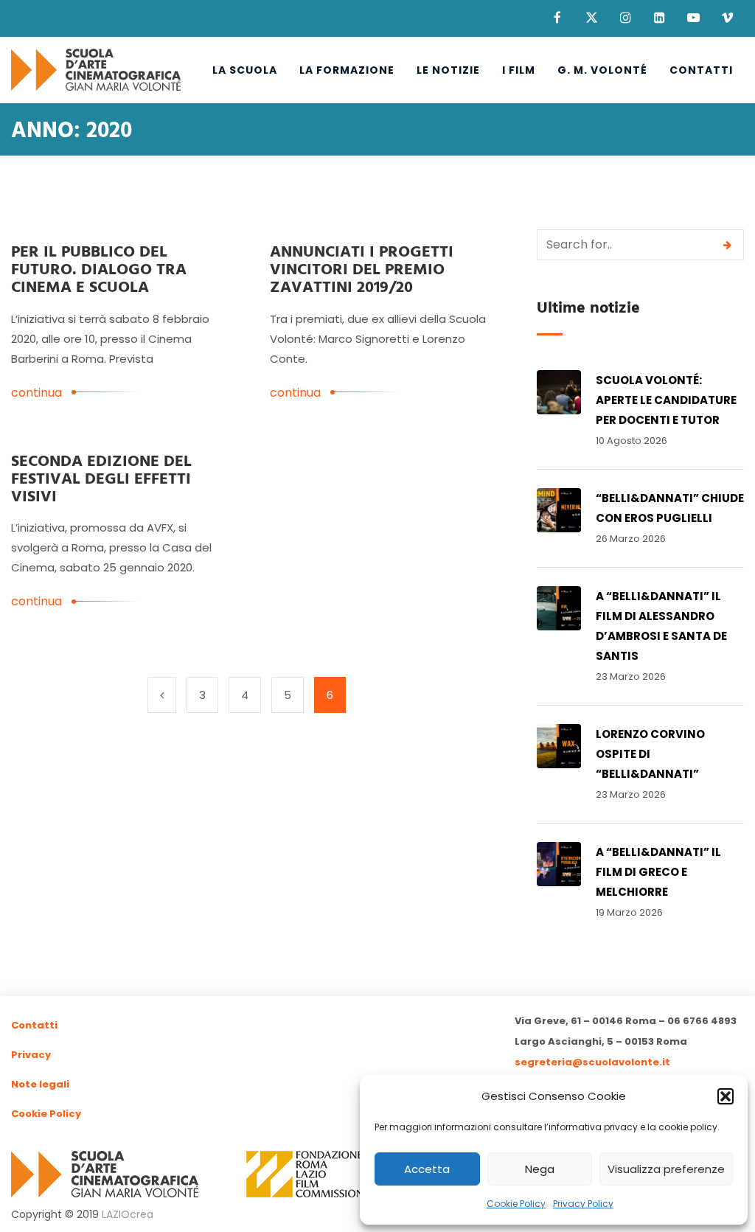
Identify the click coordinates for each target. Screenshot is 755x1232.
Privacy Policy (583, 1203)
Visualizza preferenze (666, 1169)
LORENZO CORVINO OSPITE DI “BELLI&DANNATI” (650, 754)
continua (36, 392)
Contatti (701, 70)
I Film (518, 70)
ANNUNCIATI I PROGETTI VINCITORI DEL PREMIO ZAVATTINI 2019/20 (361, 270)
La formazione (346, 70)
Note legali (40, 1084)
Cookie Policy (516, 1203)
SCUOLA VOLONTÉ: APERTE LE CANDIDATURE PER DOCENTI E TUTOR (666, 400)
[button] (725, 1096)
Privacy (31, 1055)
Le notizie (448, 70)
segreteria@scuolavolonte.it (592, 1062)
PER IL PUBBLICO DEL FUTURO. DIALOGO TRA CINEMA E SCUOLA (99, 270)
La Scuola (244, 70)
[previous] (161, 695)
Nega (539, 1169)
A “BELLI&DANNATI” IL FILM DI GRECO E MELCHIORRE (658, 871)
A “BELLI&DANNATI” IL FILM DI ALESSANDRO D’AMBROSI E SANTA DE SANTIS (661, 626)
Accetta (427, 1169)
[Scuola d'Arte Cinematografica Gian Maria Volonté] (96, 70)
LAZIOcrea (127, 1214)
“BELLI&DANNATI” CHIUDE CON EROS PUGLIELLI (670, 508)
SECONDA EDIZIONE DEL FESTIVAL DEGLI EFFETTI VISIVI (101, 479)
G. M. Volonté (602, 70)
